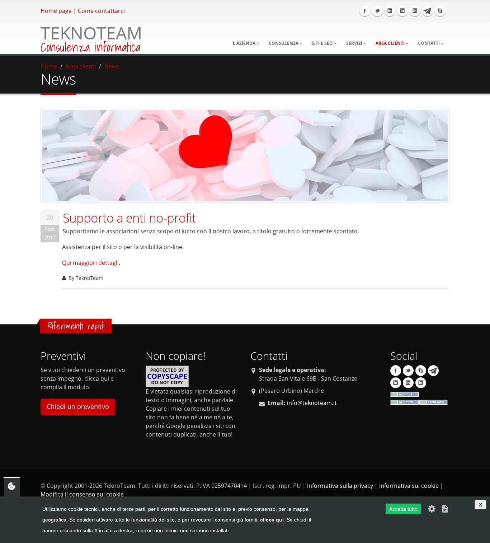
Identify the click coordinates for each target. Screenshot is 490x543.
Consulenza (284, 43)
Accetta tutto (403, 509)
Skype (440, 10)
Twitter (377, 10)
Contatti (429, 43)
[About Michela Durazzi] (433, 402)
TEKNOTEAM (91, 32)
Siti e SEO (323, 43)
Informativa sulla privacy (340, 486)
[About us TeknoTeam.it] (404, 394)
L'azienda (244, 43)
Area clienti (391, 43)
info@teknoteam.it (312, 403)
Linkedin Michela (402, 10)
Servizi (354, 43)
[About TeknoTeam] (404, 402)
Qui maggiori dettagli (90, 263)
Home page (56, 11)
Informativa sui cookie (409, 486)
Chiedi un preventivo (78, 406)
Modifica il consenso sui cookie (82, 494)
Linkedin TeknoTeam (390, 10)
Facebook (364, 10)
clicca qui (272, 520)
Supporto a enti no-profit (129, 217)
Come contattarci (101, 11)
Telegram (427, 10)
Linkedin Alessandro (415, 10)
